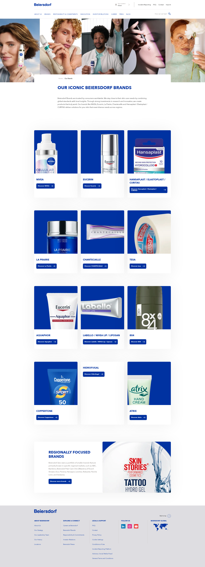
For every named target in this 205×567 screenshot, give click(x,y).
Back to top (163, 516)
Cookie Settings (97, 539)
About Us (37, 525)
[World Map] (161, 527)
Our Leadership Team (41, 535)
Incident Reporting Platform (101, 549)
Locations (37, 544)
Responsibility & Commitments (73, 535)
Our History (38, 539)
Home (61, 78)
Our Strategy (38, 530)
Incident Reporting (144, 5)
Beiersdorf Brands (69, 530)
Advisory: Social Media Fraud (102, 554)
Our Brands (68, 78)
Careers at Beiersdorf (70, 525)
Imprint (168, 5)
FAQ (154, 5)
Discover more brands (58, 481)
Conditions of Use (98, 544)
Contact (161, 5)
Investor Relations (69, 539)
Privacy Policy (96, 535)
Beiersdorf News (69, 544)
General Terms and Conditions (102, 558)
